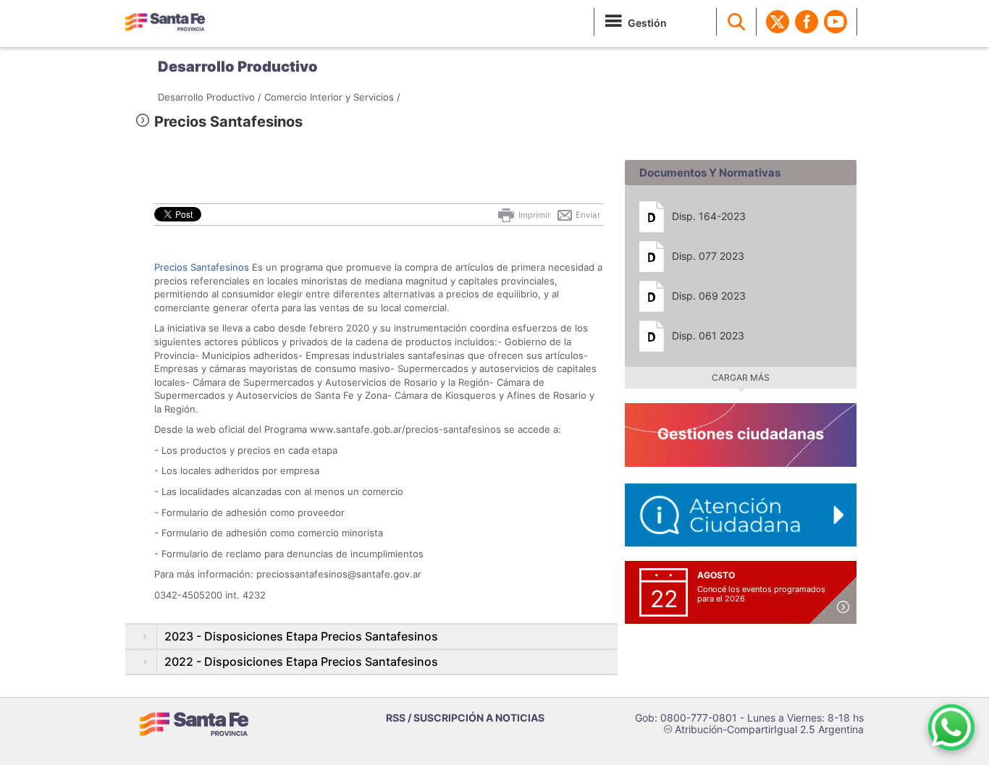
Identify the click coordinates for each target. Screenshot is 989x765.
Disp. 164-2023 (709, 216)
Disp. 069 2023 (709, 295)
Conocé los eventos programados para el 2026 (761, 594)
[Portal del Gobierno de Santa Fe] (165, 22)
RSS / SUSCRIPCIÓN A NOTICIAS (465, 717)
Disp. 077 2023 (708, 256)
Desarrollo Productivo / (209, 97)
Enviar (586, 215)
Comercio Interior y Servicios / (332, 97)
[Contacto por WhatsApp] (951, 727)
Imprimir (533, 215)
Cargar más (741, 377)
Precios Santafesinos (201, 267)
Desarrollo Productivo (238, 66)
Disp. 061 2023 (708, 335)
